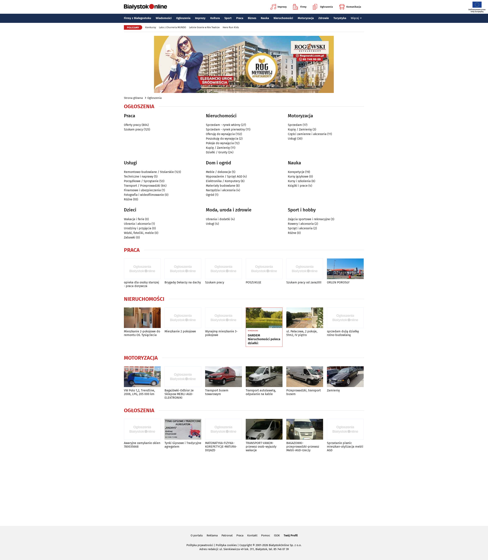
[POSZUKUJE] (264, 268)
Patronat (227, 535)
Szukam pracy (133, 129)
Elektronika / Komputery (223, 181)
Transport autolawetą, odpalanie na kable (261, 392)
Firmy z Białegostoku (137, 18)
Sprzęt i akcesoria (300, 228)
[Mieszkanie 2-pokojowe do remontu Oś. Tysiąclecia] (142, 317)
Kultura (215, 18)
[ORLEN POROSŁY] (345, 268)
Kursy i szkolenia (299, 181)
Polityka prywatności (199, 545)
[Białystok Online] (145, 7)
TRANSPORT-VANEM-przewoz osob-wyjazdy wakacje (261, 446)
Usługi (292, 138)
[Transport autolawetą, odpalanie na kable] (264, 376)
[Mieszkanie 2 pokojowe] (183, 317)
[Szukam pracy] (223, 268)
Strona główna (133, 98)
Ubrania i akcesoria (137, 224)
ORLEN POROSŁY (338, 282)
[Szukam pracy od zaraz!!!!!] (304, 268)
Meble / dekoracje (218, 172)
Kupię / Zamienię (218, 148)
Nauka (265, 18)
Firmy (303, 6)
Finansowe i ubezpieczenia (142, 190)
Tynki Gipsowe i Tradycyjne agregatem (183, 444)
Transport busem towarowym (216, 392)
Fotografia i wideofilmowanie (144, 195)
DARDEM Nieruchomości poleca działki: (264, 339)
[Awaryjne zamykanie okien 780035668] (142, 429)
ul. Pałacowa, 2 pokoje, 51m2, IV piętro (301, 333)
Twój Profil (291, 535)
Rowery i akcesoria (301, 224)
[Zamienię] (345, 376)
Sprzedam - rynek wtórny (223, 125)
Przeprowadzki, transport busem (303, 392)
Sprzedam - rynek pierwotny (225, 129)
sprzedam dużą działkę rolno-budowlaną (343, 333)
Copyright (245, 545)
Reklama (212, 535)
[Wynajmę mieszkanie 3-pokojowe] (223, 317)
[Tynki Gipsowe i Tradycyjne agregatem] (183, 429)
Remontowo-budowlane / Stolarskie (149, 172)
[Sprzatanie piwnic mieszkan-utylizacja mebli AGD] (345, 429)
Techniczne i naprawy (138, 176)
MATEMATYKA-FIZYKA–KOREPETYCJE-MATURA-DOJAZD (221, 446)
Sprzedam (295, 125)
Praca (239, 18)
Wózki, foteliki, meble (139, 233)
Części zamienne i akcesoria (307, 134)
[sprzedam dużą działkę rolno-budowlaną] (345, 317)
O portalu (197, 535)
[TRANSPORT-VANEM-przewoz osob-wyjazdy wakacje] (264, 429)
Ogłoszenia (326, 6)
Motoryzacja (306, 18)
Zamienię (333, 390)
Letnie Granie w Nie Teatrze (204, 27)
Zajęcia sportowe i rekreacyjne (309, 219)
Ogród (210, 195)
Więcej (355, 18)
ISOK (277, 535)
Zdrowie (323, 18)
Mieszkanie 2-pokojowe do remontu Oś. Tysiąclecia (142, 333)
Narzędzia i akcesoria (221, 190)
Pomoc (265, 535)
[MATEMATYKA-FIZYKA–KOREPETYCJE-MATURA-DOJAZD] (223, 429)
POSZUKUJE (253, 282)
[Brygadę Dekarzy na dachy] (183, 268)
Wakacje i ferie (134, 219)
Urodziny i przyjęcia (137, 228)
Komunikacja (353, 6)
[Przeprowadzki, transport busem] (304, 376)
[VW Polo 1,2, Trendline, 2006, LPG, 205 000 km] (142, 376)
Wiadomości (164, 18)
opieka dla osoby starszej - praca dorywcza (141, 284)
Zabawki (129, 237)
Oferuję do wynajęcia (220, 134)
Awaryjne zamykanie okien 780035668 (142, 444)
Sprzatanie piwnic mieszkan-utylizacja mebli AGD (345, 446)
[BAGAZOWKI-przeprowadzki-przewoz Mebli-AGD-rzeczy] (304, 429)
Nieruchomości (283, 18)
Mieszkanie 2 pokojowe (180, 331)
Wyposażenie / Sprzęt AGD (224, 176)
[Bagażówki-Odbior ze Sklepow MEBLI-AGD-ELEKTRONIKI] (183, 376)
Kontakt (252, 535)
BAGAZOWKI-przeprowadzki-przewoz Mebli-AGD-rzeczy (302, 446)
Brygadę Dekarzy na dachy (183, 282)
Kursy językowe (298, 176)
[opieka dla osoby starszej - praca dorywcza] (142, 268)
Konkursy (150, 27)
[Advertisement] (244, 488)
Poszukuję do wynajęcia (222, 138)
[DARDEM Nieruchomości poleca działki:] (264, 318)
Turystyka (339, 18)
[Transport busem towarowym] (223, 376)
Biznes (252, 18)
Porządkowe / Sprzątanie (141, 181)
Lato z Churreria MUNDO (172, 27)
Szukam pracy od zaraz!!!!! (303, 282)
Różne (128, 199)
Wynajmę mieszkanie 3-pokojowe (221, 333)
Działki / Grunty (216, 152)
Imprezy (282, 6)
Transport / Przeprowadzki (142, 185)
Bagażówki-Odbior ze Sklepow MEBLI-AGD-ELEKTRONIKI (179, 394)
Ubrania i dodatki (218, 219)
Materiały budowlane (220, 185)
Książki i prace (298, 185)
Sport (228, 18)
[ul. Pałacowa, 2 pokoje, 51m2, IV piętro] (304, 317)
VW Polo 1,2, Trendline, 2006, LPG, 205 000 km (139, 392)
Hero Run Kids (231, 27)
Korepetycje (296, 172)
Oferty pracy (132, 125)
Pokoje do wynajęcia (220, 143)
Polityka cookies (226, 545)
